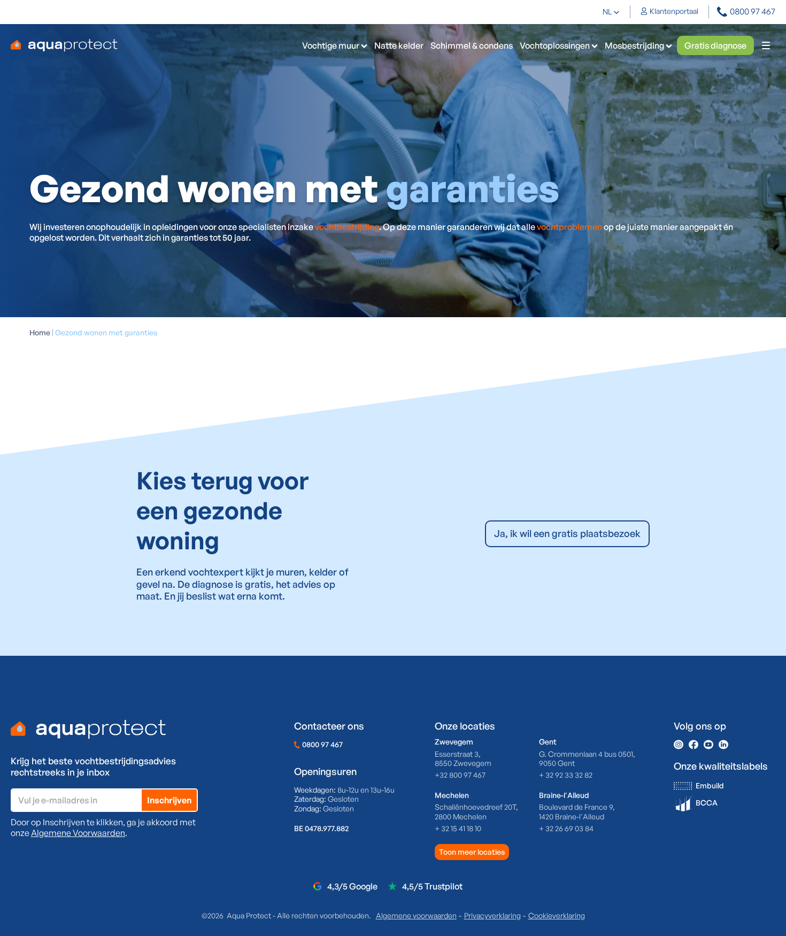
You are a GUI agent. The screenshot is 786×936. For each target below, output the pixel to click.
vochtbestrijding (347, 226)
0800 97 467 (322, 744)
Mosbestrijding (634, 45)
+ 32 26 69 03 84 (566, 828)
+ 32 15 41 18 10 (458, 828)
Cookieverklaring (556, 915)
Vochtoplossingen (555, 45)
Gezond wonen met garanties (106, 332)
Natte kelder (398, 45)
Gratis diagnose (715, 45)
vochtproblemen (570, 226)
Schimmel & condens (471, 45)
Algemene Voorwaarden (78, 832)
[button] (611, 12)
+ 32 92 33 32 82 (565, 774)
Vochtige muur (330, 45)
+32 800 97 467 (460, 774)
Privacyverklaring (492, 915)
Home (39, 332)
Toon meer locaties (472, 851)
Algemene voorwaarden (416, 915)
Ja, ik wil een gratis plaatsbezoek (567, 533)
